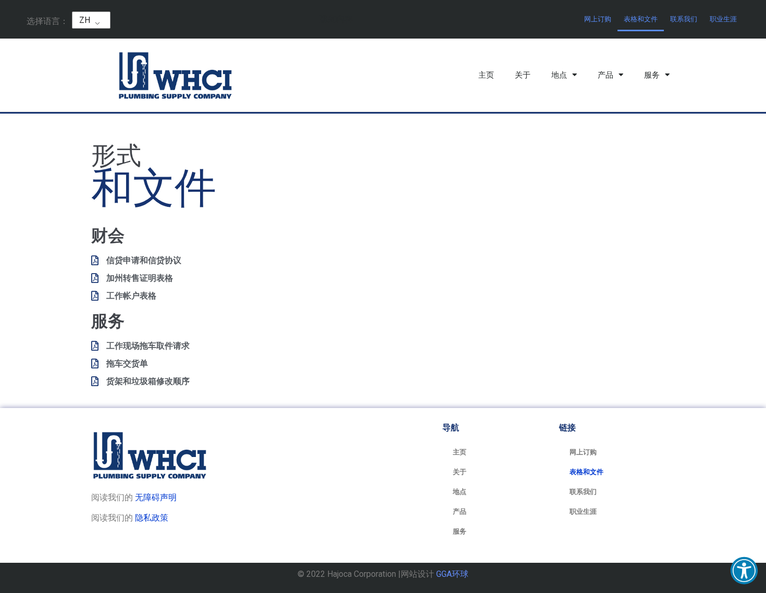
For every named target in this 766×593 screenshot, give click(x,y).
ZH (84, 20)
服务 (652, 75)
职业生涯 (723, 19)
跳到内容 (336, 19)
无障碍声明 (156, 497)
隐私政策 (151, 518)
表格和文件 (641, 19)
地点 (559, 75)
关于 (522, 75)
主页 (486, 75)
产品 (605, 75)
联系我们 (683, 19)
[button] (744, 571)
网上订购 (597, 19)
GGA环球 (452, 574)
